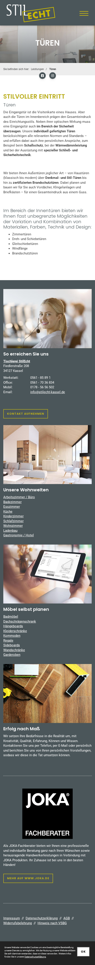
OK (83, 951)
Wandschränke (14, 650)
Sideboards (11, 645)
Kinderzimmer (13, 516)
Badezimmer (12, 502)
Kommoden (11, 636)
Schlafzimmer (13, 521)
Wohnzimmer (13, 526)
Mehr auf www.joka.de (28, 878)
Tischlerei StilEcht (16, 361)
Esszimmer (11, 507)
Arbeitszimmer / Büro (19, 497)
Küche (7, 512)
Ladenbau (10, 531)
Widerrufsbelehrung (17, 923)
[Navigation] (84, 13)
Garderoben (11, 655)
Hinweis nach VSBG (52, 923)
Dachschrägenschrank (19, 621)
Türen (52, 69)
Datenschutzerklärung (42, 918)
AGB (66, 918)
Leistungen (37, 69)
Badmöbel (10, 617)
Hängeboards (13, 626)
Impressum (11, 918)
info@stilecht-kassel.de (47, 392)
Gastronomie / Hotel (18, 535)
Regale (8, 641)
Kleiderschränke (15, 631)
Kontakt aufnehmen (25, 414)
